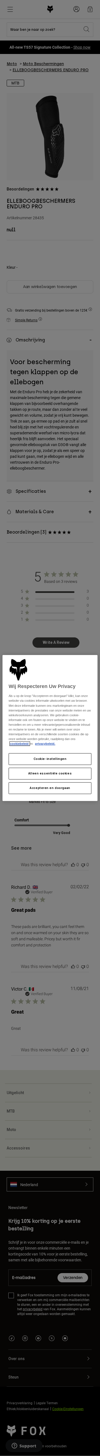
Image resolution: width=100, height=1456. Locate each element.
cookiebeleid (19, 743)
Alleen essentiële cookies (50, 773)
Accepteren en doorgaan (50, 788)
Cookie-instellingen (50, 759)
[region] (50, 728)
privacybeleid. (45, 743)
